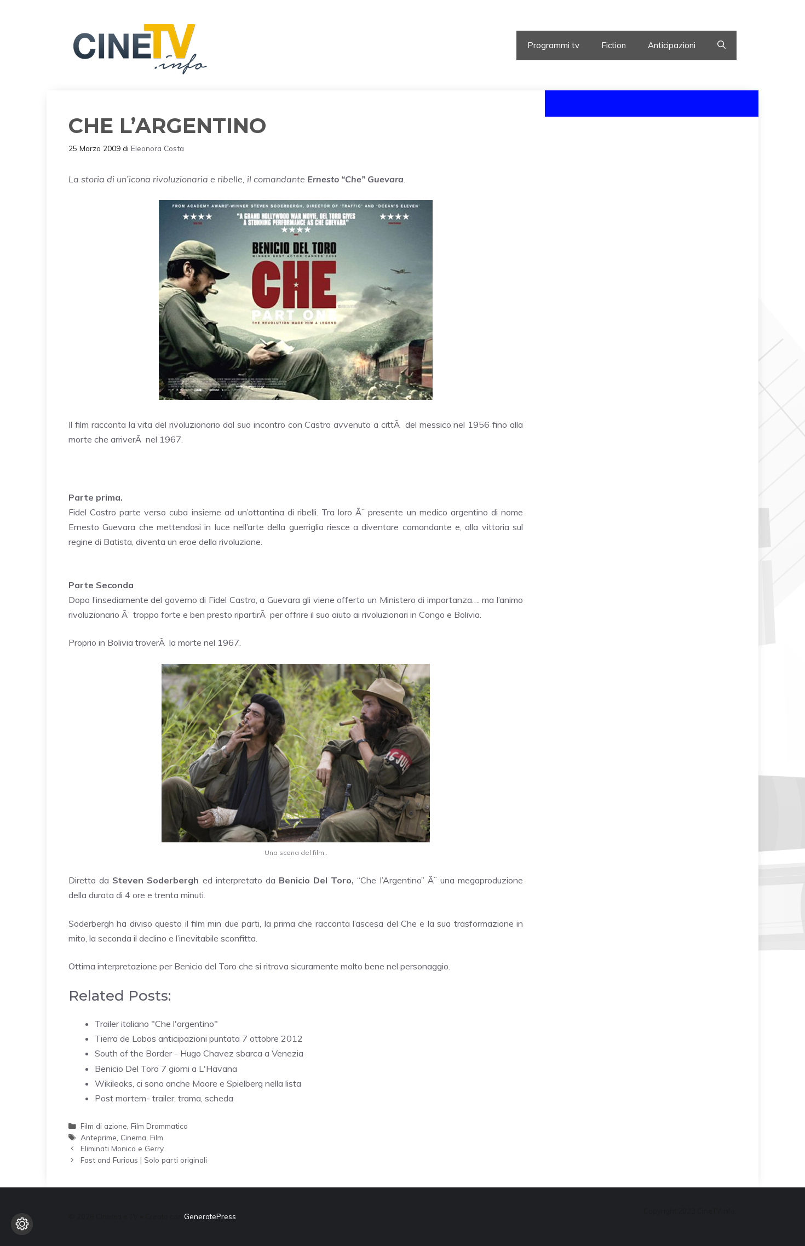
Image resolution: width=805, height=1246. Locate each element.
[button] (721, 45)
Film (156, 1137)
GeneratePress (210, 1216)
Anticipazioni (671, 45)
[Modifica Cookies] (22, 1224)
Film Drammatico (159, 1125)
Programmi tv (553, 45)
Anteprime (99, 1137)
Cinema (133, 1137)
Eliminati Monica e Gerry (122, 1148)
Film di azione (104, 1125)
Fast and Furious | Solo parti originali (144, 1159)
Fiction (613, 45)
